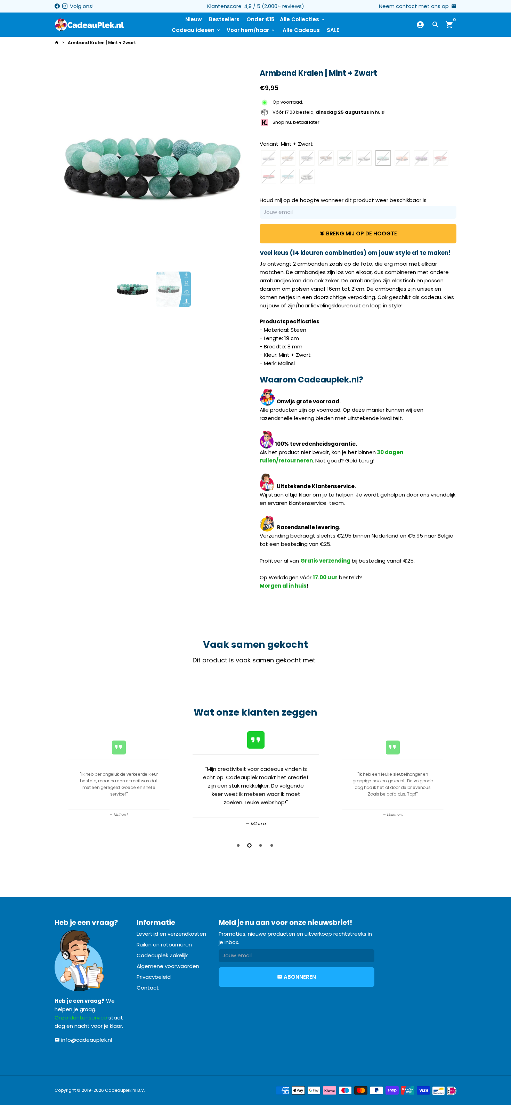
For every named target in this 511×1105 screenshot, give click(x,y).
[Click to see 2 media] (173, 289)
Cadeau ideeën (196, 30)
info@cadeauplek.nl (83, 1039)
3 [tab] (261, 845)
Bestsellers (224, 19)
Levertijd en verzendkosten (171, 933)
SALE (333, 30)
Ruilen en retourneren (164, 944)
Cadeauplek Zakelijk (162, 955)
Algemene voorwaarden (168, 966)
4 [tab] (272, 845)
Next (242, 167)
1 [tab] (239, 845)
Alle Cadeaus (301, 30)
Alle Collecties (303, 19)
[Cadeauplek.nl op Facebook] (57, 6)
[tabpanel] (256, 778)
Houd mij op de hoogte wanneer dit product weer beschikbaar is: (344, 200)
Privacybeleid (154, 977)
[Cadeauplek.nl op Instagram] (64, 6)
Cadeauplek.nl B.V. (125, 1090)
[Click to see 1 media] (132, 289)
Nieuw (193, 19)
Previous (62, 779)
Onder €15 (260, 19)
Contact (148, 987)
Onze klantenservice (81, 1017)
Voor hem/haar (251, 30)
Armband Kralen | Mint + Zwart (102, 43)
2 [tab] (250, 845)
